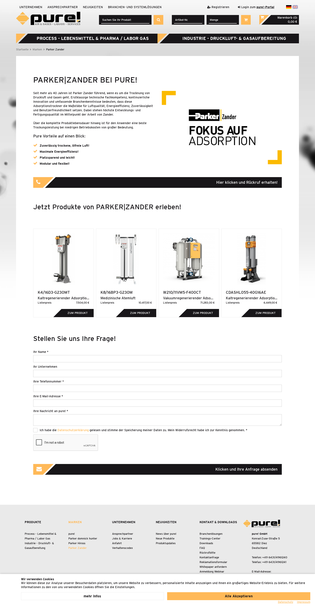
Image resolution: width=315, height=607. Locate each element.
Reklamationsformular (213, 562)
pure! (71, 533)
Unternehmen (30, 7)
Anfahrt (117, 543)
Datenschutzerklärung (73, 430)
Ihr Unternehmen (45, 366)
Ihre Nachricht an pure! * (50, 411)
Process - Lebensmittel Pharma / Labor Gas (93, 38)
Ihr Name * (40, 352)
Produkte (33, 522)
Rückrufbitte (207, 552)
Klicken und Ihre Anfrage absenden (246, 469)
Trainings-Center (210, 538)
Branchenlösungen (211, 533)
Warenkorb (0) (287, 17)
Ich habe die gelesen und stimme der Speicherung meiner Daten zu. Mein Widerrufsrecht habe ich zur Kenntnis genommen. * (143, 430)
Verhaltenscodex (122, 548)
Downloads (206, 543)
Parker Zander (77, 548)
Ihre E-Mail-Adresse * (48, 396)
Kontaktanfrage (209, 557)
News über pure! (166, 533)
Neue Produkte (165, 538)
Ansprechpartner (62, 7)
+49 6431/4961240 (274, 557)
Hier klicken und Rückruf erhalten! (247, 182)
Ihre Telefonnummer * (48, 381)
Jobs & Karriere (122, 538)
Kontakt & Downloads (218, 522)
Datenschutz (285, 602)
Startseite (22, 49)
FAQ (202, 548)
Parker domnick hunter (82, 538)
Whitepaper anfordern (213, 566)
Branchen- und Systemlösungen (135, 7)
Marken (37, 49)
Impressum (303, 602)
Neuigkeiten (93, 7)
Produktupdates (166, 543)
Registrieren (220, 7)
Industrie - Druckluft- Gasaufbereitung (234, 38)
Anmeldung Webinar (212, 571)
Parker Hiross (76, 543)
